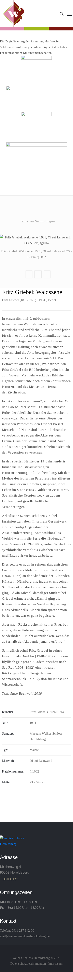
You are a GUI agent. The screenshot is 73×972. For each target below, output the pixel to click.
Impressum (55, 963)
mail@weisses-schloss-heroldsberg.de (25, 936)
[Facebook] (36, 949)
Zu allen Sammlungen (38, 221)
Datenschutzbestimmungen (28, 963)
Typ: (5, 750)
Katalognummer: (13, 771)
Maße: (6, 782)
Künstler (7, 712)
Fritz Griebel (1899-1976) (19, 300)
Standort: (8, 733)
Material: (8, 760)
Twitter (36, 234)
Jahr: (5, 722)
